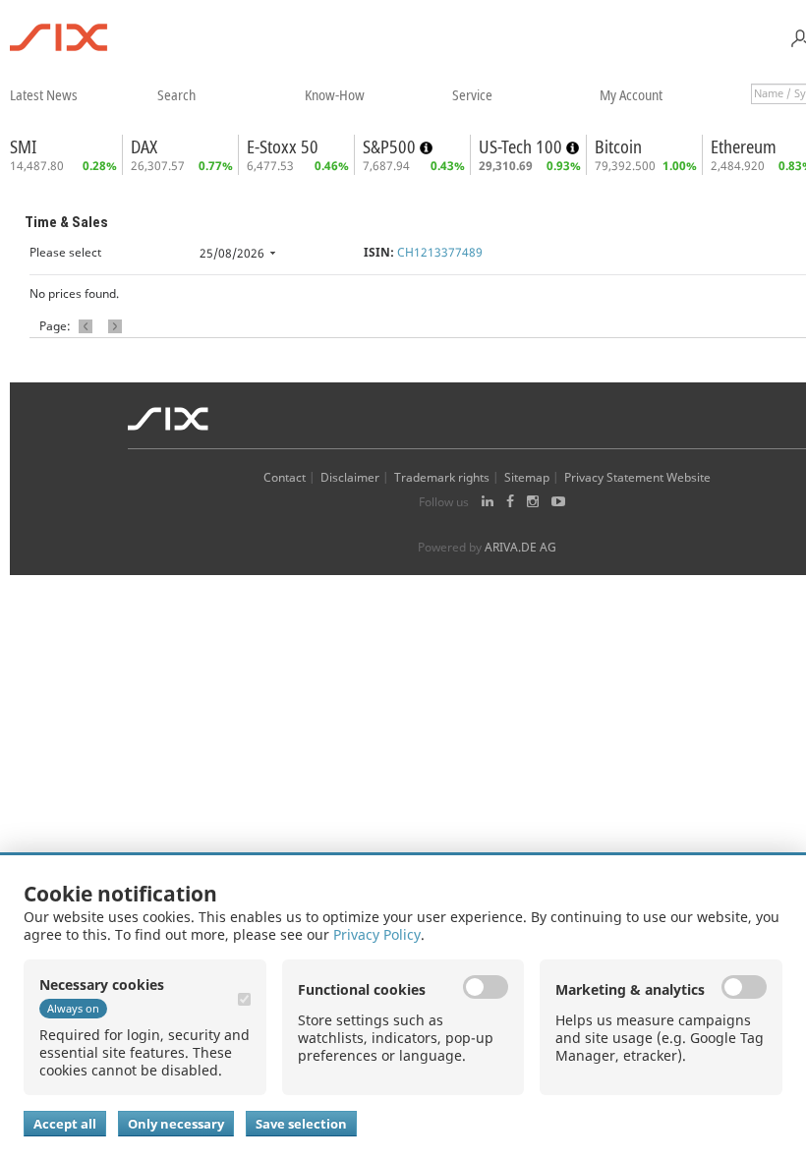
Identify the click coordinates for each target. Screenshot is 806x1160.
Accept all (64, 1123)
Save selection (301, 1123)
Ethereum (744, 146)
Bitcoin (618, 146)
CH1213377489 (440, 252)
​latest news (44, 94)
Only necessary (176, 1123)
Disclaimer (349, 477)
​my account (631, 94)
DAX (144, 146)
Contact (284, 477)
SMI (23, 146)
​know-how (335, 94)
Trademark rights (441, 477)
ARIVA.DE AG (520, 547)
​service (472, 94)
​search (176, 94)
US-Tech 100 (522, 146)
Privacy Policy (377, 934)
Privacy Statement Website (637, 477)
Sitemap (526, 477)
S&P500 (391, 146)
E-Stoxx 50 (282, 146)
